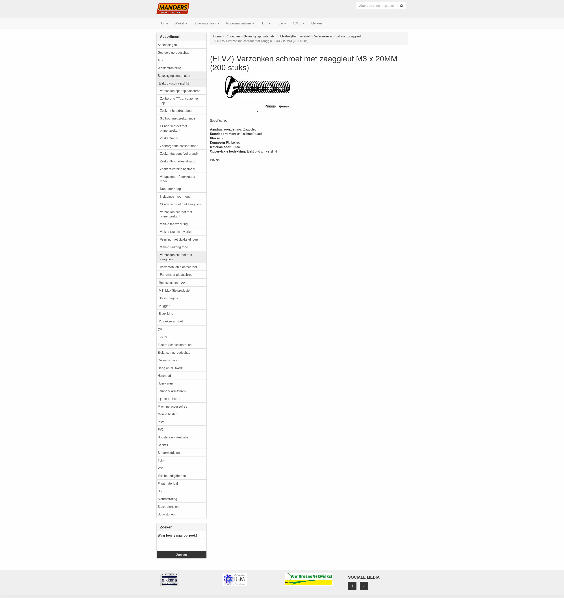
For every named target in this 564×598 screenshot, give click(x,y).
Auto (161, 60)
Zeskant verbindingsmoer (177, 169)
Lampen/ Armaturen (172, 391)
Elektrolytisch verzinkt (174, 83)
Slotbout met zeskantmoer (178, 118)
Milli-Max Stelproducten (175, 290)
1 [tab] (257, 111)
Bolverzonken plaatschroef (178, 267)
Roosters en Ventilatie (173, 437)
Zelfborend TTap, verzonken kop (180, 100)
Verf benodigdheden (172, 475)
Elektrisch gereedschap (174, 352)
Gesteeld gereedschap (173, 52)
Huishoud (164, 375)
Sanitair (163, 445)
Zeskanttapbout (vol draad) (179, 153)
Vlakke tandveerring (174, 224)
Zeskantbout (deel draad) (177, 161)
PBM (161, 422)
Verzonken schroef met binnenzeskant (176, 214)
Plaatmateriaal (168, 483)
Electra (162, 337)
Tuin (161, 460)
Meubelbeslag (167, 414)
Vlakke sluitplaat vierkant (177, 231)
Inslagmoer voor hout (175, 196)
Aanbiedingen (167, 44)
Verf (160, 468)
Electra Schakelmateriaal (175, 344)
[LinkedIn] (364, 586)
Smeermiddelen (169, 452)
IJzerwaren (165, 383)
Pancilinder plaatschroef (176, 274)
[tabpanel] (270, 106)
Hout (161, 491)
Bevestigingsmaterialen (174, 75)
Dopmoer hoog (170, 188)
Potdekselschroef (171, 321)
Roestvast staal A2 (172, 282)
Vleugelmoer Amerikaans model (177, 178)
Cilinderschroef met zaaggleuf (181, 204)
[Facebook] (352, 586)
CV (160, 329)
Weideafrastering (170, 68)
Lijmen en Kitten (169, 398)
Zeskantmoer (169, 138)
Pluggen (164, 306)
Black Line (166, 313)
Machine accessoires (172, 406)
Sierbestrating (167, 499)
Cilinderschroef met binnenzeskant (173, 128)
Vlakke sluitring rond (174, 247)
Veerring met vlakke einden (179, 239)
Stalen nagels (168, 298)
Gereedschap (167, 360)
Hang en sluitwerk (170, 368)
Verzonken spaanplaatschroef (180, 90)
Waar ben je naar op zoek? (178, 535)
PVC (161, 429)
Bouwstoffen (166, 514)
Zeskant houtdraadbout (176, 110)
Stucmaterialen (168, 506)
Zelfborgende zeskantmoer (179, 146)
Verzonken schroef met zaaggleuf (176, 256)
